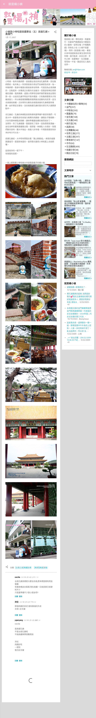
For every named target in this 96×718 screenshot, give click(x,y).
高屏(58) (70, 127)
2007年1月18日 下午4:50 (27, 602)
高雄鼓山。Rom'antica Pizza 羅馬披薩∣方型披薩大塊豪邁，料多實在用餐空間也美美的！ (77, 264)
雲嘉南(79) (71, 113)
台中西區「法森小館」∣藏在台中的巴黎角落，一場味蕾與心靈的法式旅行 (77, 182)
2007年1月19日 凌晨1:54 (32, 620)
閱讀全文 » (88, 197)
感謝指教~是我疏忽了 (76, 287)
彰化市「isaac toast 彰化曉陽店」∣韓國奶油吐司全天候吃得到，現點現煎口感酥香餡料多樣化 (77, 243)
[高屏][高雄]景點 (40, 568)
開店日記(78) (72, 153)
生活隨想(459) (73, 146)
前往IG (74, 72)
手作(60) (70, 143)
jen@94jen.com (78, 70)
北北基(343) (72, 120)
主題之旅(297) (73, 136)
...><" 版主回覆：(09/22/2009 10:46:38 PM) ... (79, 339)
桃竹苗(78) (71, 123)
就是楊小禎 (15, 4)
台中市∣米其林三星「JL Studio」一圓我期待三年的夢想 (77, 223)
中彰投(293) (72, 110)
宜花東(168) (72, 117)
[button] (55, 32)
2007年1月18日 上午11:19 (29, 577)
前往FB (67, 72)
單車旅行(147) (73, 140)
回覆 (16, 596)
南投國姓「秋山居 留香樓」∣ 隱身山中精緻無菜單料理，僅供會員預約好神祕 (77, 203)
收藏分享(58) (72, 150)
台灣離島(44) (72, 130)
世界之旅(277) (73, 133)
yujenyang (19, 620)
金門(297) (71, 107)
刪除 (20, 596)
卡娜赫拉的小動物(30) (76, 104)
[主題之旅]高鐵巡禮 (23, 568)
